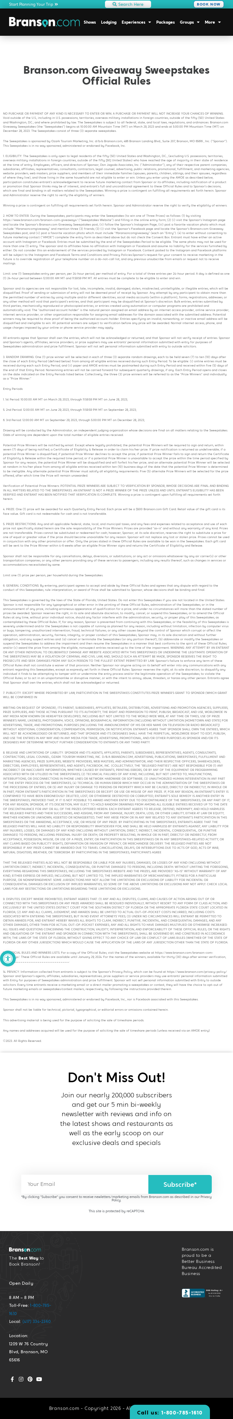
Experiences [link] (133, 22)
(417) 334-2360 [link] (36, 1321)
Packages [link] (165, 22)
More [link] (210, 22)
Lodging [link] (108, 22)
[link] (8, 958)
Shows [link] (90, 22)
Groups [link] (187, 22)
